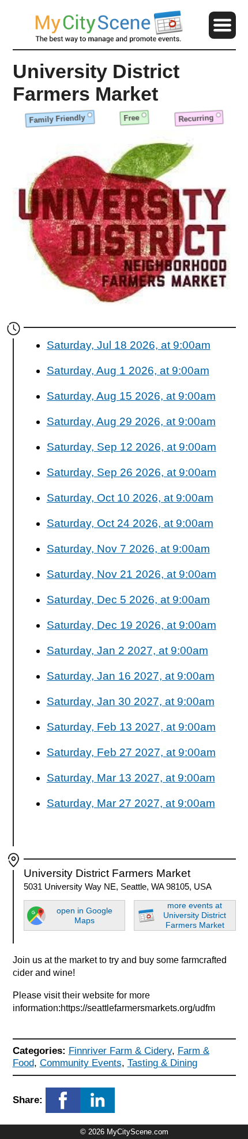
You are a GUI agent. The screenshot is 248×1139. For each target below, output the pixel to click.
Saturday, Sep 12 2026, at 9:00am (131, 447)
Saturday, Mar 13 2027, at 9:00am (131, 778)
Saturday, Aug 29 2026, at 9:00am (131, 421)
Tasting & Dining (162, 1062)
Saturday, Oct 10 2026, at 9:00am (130, 498)
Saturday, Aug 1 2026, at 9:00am (128, 370)
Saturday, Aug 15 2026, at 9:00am (131, 396)
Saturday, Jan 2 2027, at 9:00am (127, 650)
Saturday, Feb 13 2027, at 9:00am (131, 727)
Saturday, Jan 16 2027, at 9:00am (131, 676)
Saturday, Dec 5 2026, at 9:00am (128, 600)
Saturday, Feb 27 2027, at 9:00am (131, 752)
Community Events (81, 1062)
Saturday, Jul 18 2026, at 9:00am (129, 345)
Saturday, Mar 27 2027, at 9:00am (131, 803)
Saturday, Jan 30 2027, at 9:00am (131, 701)
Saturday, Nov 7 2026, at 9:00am (128, 549)
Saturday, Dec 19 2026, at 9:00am (131, 625)
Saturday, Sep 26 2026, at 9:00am (131, 472)
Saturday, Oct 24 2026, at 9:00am (130, 523)
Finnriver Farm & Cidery (120, 1050)
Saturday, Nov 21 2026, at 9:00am (131, 574)
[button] (222, 25)
